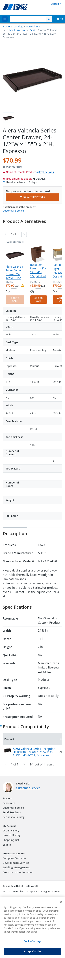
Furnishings (33, 26)
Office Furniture (16, 30)
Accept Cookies (32, 951)
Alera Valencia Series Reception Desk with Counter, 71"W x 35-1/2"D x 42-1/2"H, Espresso (34, 752)
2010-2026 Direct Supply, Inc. (22, 891)
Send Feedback (12, 812)
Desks (32, 30)
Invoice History (11, 835)
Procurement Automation (18, 872)
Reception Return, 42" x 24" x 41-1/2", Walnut (38, 270)
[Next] (24, 234)
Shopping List (11, 840)
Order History (11, 830)
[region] (32, 927)
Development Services (16, 862)
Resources (9, 803)
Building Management (16, 867)
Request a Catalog (14, 817)
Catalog (18, 26)
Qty (8, 291)
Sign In (7, 844)
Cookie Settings (32, 941)
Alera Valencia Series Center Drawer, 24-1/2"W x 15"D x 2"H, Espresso (14, 272)
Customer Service (13, 210)
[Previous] (5, 234)
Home (6, 26)
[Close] (61, 902)
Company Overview (14, 858)
